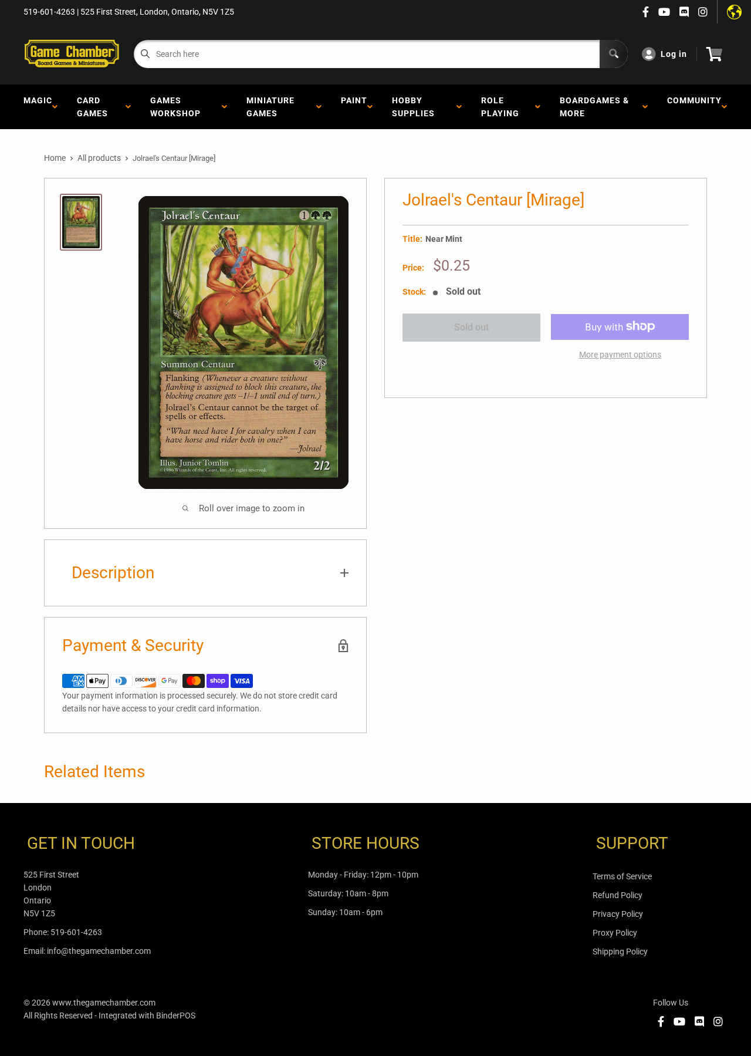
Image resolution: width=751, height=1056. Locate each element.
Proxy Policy (615, 932)
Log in (674, 54)
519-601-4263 (76, 932)
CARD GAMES (95, 107)
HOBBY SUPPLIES (415, 107)
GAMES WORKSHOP (177, 107)
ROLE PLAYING (502, 107)
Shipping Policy (620, 951)
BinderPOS (175, 1015)
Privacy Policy (618, 914)
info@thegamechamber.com (99, 951)
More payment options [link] (620, 354)
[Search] (614, 54)
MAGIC (37, 107)
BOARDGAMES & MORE (594, 107)
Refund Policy (617, 895)
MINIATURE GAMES (270, 107)
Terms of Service (622, 876)
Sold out (471, 327)
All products (99, 158)
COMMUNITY (694, 107)
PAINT (354, 107)
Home (55, 158)
